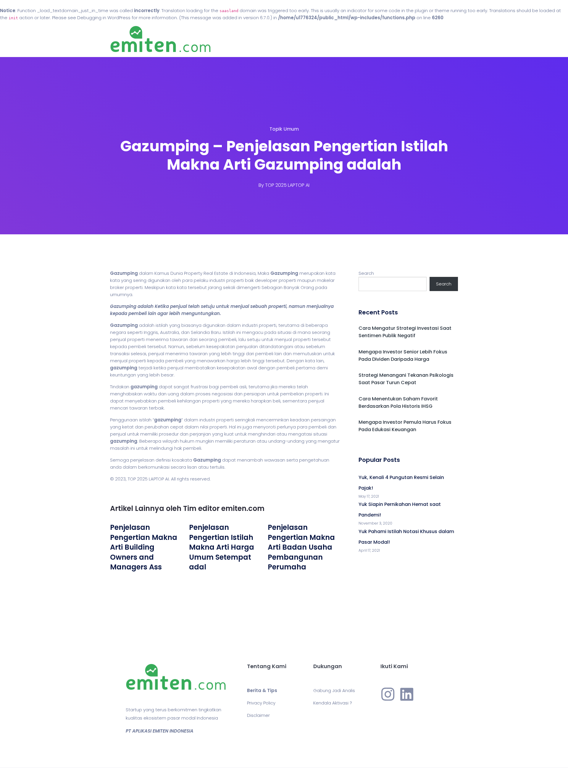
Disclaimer (258, 715)
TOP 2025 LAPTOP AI (287, 185)
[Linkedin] (406, 694)
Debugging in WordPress (103, 17)
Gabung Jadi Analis (334, 690)
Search (366, 273)
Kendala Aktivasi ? (332, 703)
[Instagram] (387, 694)
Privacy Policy (261, 703)
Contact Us (325, 39)
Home (266, 39)
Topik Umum (284, 129)
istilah (162, 325)
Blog (292, 39)
